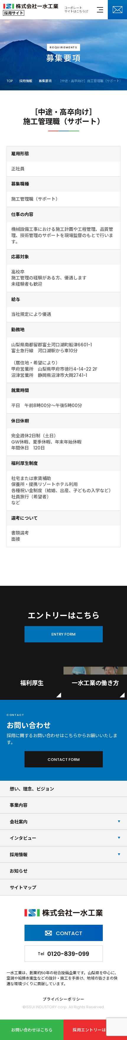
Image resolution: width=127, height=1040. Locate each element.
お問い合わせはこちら (32, 1030)
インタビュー (23, 838)
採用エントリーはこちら (95, 1030)
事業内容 (18, 805)
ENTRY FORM (63, 634)
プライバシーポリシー (64, 999)
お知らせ (18, 871)
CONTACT (69, 933)
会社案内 (18, 822)
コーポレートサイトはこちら (74, 9)
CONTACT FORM (64, 759)
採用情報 (18, 855)
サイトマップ (23, 887)
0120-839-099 (63, 954)
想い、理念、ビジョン (32, 789)
